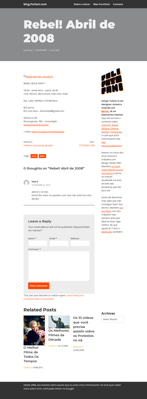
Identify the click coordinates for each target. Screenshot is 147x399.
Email (53, 238)
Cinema (114, 128)
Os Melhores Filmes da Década (58, 335)
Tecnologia (116, 131)
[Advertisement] (112, 272)
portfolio (28, 50)
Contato (118, 4)
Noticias (77, 346)
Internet (105, 125)
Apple (115, 125)
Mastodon (106, 231)
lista (34, 156)
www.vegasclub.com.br (36, 124)
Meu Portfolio (101, 4)
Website (75, 238)
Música (105, 128)
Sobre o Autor (82, 4)
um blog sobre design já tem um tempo (112, 170)
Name (32, 238)
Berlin (105, 111)
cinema (27, 367)
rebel (42, 156)
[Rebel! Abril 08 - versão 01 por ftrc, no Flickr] (38, 76)
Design (105, 131)
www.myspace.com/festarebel (47, 131)
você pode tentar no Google (58, 388)
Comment (34, 249)
